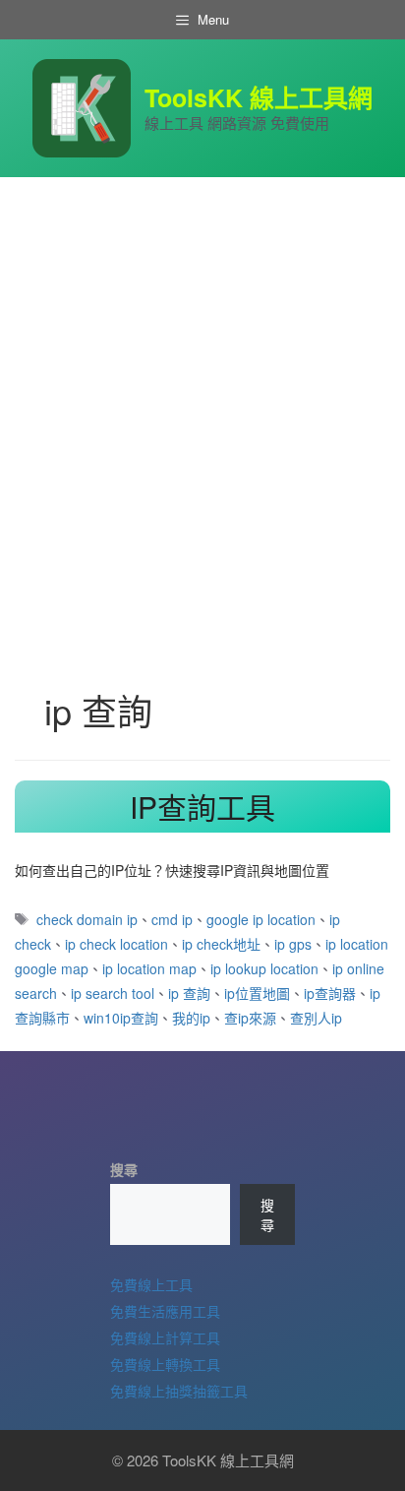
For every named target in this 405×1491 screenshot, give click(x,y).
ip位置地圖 (257, 993)
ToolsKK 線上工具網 (259, 97)
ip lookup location (264, 968)
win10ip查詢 (121, 1017)
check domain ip (87, 919)
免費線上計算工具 (165, 1337)
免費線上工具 (151, 1284)
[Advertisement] (202, 389)
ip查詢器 (330, 993)
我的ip (191, 1017)
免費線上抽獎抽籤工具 (179, 1390)
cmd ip (172, 919)
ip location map (149, 968)
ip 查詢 (189, 993)
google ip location (261, 919)
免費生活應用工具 (165, 1311)
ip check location (116, 944)
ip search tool (112, 993)
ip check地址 (221, 944)
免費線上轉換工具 (165, 1364)
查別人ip (316, 1017)
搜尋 (124, 1169)
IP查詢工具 (202, 806)
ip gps (293, 944)
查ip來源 (250, 1017)
